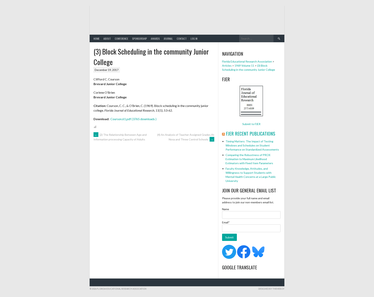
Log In (194, 38)
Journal (168, 38)
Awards (155, 38)
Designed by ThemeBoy (271, 288)
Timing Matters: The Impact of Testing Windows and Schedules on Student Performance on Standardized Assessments (252, 145)
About (107, 38)
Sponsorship (139, 38)
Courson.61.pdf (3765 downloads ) (133, 119)
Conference (121, 38)
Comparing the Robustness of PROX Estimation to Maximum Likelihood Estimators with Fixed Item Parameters (249, 159)
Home (97, 38)
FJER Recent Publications (250, 133)
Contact (182, 38)
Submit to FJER (251, 124)
